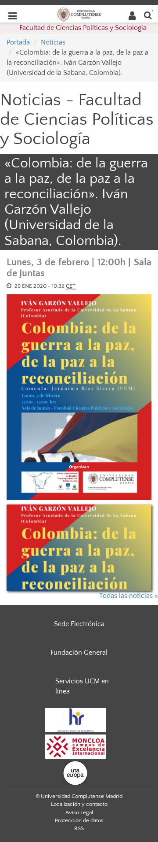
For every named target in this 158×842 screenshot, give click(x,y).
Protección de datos (79, 820)
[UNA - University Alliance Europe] (75, 772)
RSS (79, 828)
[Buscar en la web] (148, 15)
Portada (18, 42)
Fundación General (79, 653)
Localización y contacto (79, 804)
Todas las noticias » (128, 596)
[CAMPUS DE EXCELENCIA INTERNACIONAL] (75, 746)
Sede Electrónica (79, 624)
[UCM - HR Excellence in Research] (75, 719)
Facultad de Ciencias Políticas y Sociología (83, 28)
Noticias (53, 42)
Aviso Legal (79, 812)
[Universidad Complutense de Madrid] (79, 14)
